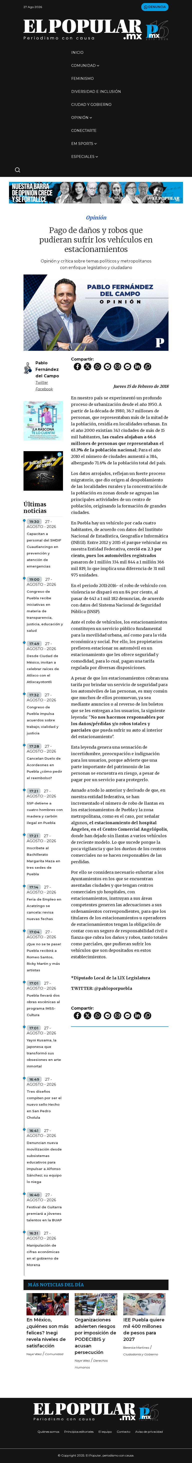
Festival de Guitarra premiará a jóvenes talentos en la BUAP (44, 1213)
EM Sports (82, 143)
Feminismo (82, 78)
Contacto (123, 1431)
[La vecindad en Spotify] (43, 420)
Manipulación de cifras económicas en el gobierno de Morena (43, 1255)
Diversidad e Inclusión (96, 91)
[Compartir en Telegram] (108, 367)
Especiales (82, 156)
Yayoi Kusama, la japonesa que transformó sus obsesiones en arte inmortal (44, 1053)
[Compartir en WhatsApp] (98, 367)
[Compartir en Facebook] (78, 367)
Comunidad (83, 65)
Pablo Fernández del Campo (47, 369)
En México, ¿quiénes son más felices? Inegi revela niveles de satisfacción (47, 1333)
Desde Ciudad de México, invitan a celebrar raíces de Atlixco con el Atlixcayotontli (43, 669)
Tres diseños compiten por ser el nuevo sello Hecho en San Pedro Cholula (44, 1104)
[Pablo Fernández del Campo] (28, 368)
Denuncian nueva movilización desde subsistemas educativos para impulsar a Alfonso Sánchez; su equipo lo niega (44, 1162)
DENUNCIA (157, 7)
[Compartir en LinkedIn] (138, 367)
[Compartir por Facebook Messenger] (128, 367)
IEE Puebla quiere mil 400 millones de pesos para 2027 (143, 1329)
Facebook (44, 389)
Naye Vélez (34, 1354)
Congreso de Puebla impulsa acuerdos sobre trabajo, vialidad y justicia (42, 720)
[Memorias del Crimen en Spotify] (43, 470)
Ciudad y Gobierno (91, 104)
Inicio (77, 52)
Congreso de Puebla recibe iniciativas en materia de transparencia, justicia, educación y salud (45, 611)
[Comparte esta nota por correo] (118, 367)
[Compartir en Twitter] (88, 367)
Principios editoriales (79, 1431)
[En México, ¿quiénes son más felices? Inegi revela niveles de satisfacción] (47, 1304)
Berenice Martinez (136, 1347)
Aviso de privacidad (149, 1431)
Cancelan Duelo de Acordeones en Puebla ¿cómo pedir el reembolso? (44, 768)
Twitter (42, 382)
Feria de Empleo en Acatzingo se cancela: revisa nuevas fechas (44, 909)
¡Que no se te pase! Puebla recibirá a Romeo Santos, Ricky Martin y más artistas (44, 957)
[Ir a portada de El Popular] (96, 30)
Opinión (79, 117)
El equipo (105, 1431)
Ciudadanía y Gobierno (140, 1354)
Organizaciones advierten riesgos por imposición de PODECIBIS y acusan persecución (95, 1336)
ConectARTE (83, 130)
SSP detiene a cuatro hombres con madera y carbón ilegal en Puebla (45, 813)
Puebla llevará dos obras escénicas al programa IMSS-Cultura (43, 1005)
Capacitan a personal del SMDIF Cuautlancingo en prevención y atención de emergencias (44, 550)
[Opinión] (96, 192)
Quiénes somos (48, 1431)
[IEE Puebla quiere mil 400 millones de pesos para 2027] (144, 1304)
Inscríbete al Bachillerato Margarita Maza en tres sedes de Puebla (43, 861)
